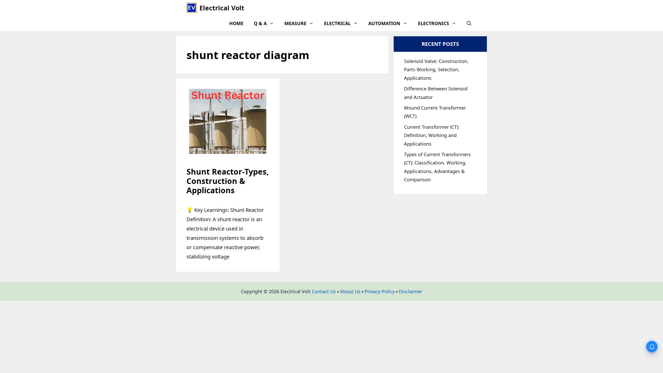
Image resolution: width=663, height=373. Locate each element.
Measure (295, 23)
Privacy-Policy (380, 291)
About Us (350, 291)
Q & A (260, 23)
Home (236, 23)
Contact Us (324, 291)
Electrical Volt (221, 7)
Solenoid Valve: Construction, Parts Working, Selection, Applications (436, 69)
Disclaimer (410, 291)
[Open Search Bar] (469, 23)
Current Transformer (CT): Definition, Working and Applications (431, 135)
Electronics (433, 23)
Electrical (337, 23)
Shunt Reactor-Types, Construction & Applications (227, 181)
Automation (384, 23)
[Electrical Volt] (191, 8)
